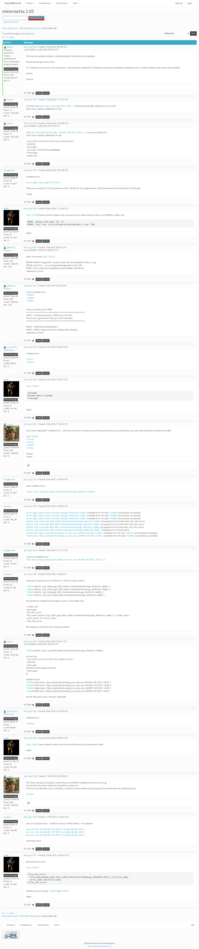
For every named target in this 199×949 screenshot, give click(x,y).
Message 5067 (30, 711)
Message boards (10, 28)
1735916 (30, 362)
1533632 (30, 650)
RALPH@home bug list (30, 28)
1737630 (30, 445)
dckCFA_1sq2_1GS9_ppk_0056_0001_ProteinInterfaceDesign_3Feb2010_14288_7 (63, 524)
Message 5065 (30, 574)
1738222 (30, 595)
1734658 (30, 297)
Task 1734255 (32, 386)
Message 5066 (30, 641)
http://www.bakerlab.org (99, 946)
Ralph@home (13, 3)
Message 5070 (30, 817)
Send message (11, 69)
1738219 (30, 586)
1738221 (30, 592)
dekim (10, 47)
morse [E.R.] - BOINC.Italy (11, 348)
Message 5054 (30, 208)
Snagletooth (9, 170)
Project (29, 3)
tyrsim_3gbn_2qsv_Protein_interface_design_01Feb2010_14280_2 (56, 515)
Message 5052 (30, 170)
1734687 (30, 294)
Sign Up (178, 3)
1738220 (30, 589)
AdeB (6, 208)
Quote (46, 93)
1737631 (30, 448)
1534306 (30, 682)
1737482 (130, 535)
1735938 (30, 723)
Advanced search (11, 22)
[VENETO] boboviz (9, 249)
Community (61, 3)
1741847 (65, 890)
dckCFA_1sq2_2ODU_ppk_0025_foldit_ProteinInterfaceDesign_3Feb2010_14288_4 (63, 521)
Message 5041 (30, 99)
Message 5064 (30, 550)
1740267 (52, 890)
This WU (30, 794)
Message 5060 (30, 379)
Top (192, 924)
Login (189, 3)
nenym (10, 99)
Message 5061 (30, 424)
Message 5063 (30, 506)
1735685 (113, 515)
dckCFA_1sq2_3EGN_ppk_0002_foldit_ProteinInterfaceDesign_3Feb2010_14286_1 (63, 530)
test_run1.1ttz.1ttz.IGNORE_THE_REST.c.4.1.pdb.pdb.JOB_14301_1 (56, 832)
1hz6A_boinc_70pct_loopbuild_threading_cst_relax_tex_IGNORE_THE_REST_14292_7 (65, 535)
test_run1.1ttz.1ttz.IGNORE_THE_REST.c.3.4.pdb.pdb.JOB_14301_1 (56, 835)
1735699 (113, 518)
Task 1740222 (32, 867)
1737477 (129, 533)
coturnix (7, 506)
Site (75, 3)
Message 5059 (30, 347)
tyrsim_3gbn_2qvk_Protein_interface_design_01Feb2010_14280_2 (56, 518)
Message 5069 (30, 776)
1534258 (30, 685)
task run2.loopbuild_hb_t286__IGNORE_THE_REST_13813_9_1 (58, 132)
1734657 (30, 300)
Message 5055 (30, 247)
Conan (10, 424)
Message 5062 (30, 479)
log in (32, 33)
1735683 (113, 512)
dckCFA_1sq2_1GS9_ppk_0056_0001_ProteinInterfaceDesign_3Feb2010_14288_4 (63, 527)
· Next (11, 37)
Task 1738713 (32, 744)
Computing (44, 3)
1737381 (30, 442)
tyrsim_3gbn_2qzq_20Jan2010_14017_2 (44, 182)
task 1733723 (49, 256)
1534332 (30, 688)
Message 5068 (30, 738)
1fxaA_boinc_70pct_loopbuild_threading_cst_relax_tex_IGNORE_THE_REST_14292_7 (64, 533)
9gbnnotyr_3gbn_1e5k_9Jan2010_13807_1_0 (55, 106)
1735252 (34, 436)
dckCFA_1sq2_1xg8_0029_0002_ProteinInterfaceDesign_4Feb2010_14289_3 (60, 491)
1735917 (30, 359)
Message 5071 (30, 855)
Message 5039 (30, 47)
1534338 (30, 691)
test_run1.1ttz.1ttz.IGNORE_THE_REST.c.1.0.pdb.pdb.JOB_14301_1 (56, 829)
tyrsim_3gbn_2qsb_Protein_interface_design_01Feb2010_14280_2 (56, 512)
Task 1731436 (32, 215)
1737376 (30, 439)
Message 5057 (30, 285)
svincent (8, 574)
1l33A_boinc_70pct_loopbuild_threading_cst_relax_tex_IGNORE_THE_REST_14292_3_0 (65, 559)
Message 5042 (30, 123)
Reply (38, 93)
